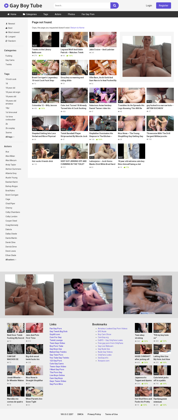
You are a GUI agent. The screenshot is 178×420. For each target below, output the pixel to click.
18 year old (10, 88)
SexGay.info (103, 358)
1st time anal (11, 112)
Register (163, 5)
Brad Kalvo (10, 190)
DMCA (80, 414)
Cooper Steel (11, 221)
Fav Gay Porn (88, 14)
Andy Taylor (11, 165)
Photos (71, 14)
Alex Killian (10, 156)
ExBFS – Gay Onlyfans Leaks (110, 340)
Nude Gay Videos (105, 352)
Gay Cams (10, 60)
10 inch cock (11, 79)
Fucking (9, 56)
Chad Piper (10, 203)
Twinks (9, 64)
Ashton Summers (13, 169)
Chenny (9, 208)
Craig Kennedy (12, 225)
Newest (11, 24)
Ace (7, 152)
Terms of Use (111, 414)
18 (7, 83)
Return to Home (77, 28)
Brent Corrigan (12, 195)
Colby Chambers (13, 212)
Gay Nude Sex (104, 349)
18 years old (11, 96)
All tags (9, 137)
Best (10, 28)
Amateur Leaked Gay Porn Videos (112, 328)
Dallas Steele (11, 234)
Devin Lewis (11, 251)
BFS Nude (102, 331)
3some (9, 132)
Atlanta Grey (11, 173)
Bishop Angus (12, 186)
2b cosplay (10, 128)
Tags (45, 14)
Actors (58, 14)
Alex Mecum (11, 160)
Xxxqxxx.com (103, 361)
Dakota (9, 229)
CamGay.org (103, 337)
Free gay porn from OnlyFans (110, 343)
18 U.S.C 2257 (66, 414)
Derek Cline (10, 242)
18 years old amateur (11, 102)
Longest (11, 36)
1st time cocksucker (10, 118)
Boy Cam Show (104, 334)
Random (12, 41)
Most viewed (13, 32)
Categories (31, 14)
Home (13, 14)
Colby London (11, 216)
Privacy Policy (94, 414)
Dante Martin (11, 238)
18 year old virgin (13, 92)
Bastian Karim (12, 182)
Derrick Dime (11, 247)
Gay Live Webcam (105, 346)
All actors (10, 260)
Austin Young (11, 178)
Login (149, 5)
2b (7, 124)
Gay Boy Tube (25, 5)
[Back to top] (168, 411)
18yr (7, 108)
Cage (8, 199)
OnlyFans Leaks (105, 355)
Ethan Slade (11, 255)
